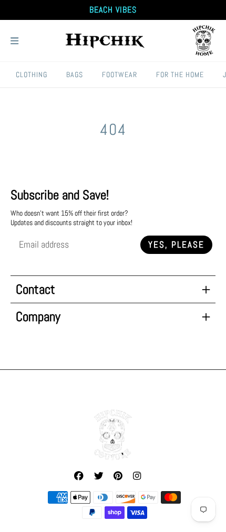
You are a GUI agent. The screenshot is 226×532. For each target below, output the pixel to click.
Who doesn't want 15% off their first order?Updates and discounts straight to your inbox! (71, 217)
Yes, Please (176, 244)
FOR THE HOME (180, 74)
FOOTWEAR (119, 74)
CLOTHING (31, 74)
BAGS (74, 74)
